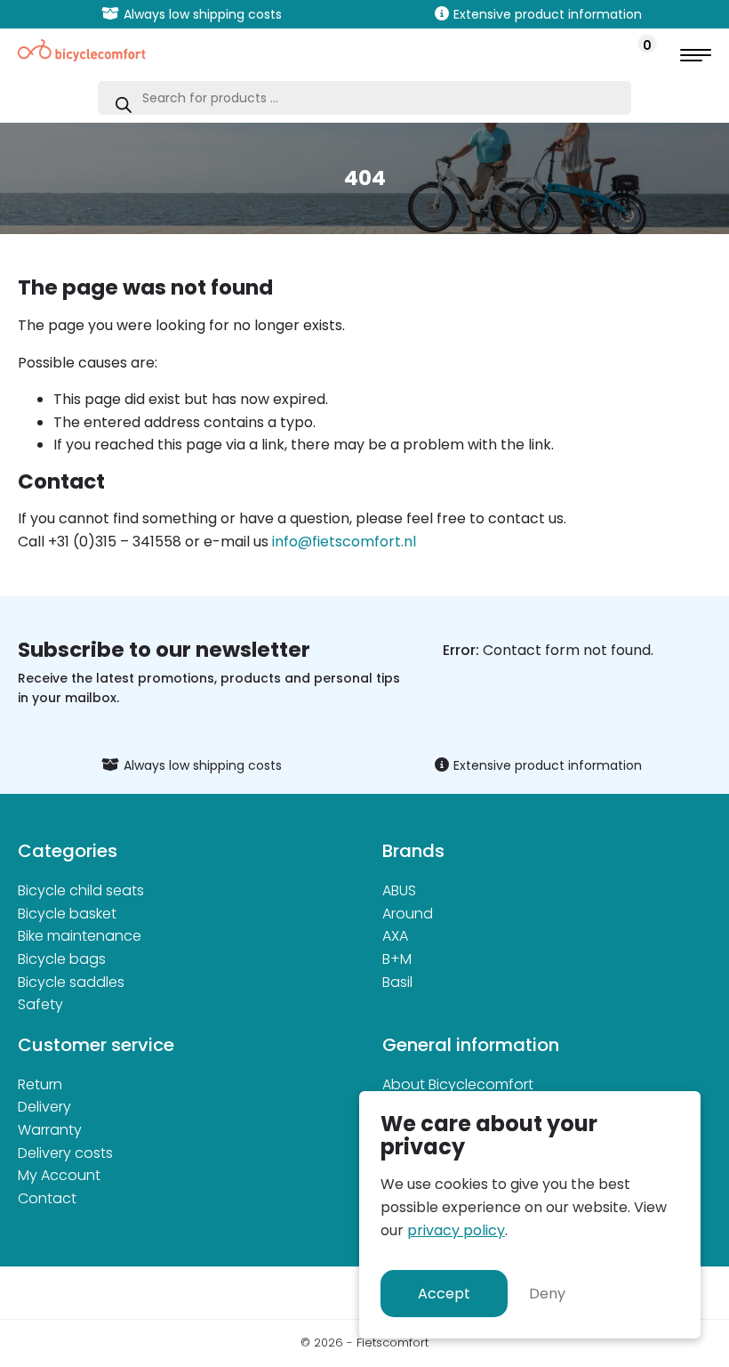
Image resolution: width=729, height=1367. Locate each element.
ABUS (399, 890)
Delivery (44, 1106)
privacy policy (456, 1230)
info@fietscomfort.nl (344, 541)
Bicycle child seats (81, 890)
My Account (59, 1175)
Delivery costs (65, 1153)
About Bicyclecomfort (457, 1084)
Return (40, 1084)
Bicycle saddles (71, 982)
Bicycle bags (62, 959)
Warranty (50, 1130)
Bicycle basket (67, 913)
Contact (47, 1198)
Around (407, 913)
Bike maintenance (79, 936)
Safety (40, 1004)
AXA (395, 936)
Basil (397, 982)
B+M (397, 959)
